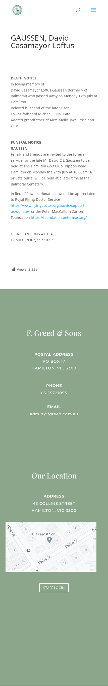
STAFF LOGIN (54, 587)
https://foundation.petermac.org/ (59, 217)
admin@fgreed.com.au (54, 414)
